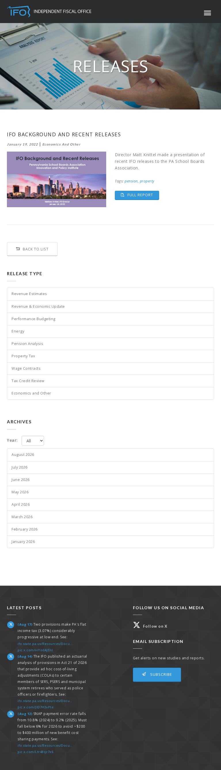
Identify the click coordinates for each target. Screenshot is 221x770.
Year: (12, 440)
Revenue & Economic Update (38, 306)
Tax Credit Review (28, 380)
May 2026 (20, 492)
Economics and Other (31, 393)
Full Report (142, 194)
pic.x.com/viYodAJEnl (35, 650)
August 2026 (23, 454)
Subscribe (160, 674)
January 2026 (23, 541)
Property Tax (23, 356)
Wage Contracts (26, 368)
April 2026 (21, 504)
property (147, 181)
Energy (18, 331)
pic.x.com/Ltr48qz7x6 (35, 752)
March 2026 (22, 516)
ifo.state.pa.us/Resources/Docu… (45, 643)
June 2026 (21, 479)
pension (131, 181)
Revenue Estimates (29, 293)
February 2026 (25, 529)
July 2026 (20, 467)
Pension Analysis (27, 343)
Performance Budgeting (34, 318)
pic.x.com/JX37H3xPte (36, 707)
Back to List (35, 249)
